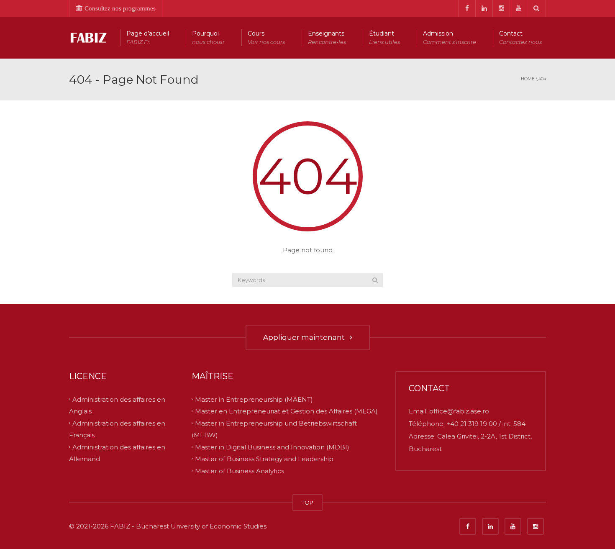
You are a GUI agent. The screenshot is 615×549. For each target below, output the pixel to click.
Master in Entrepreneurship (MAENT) (254, 399)
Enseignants (327, 37)
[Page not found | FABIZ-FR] (88, 37)
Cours (266, 37)
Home (528, 79)
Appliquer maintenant (305, 337)
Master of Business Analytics (239, 471)
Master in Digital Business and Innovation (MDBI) (272, 447)
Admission (449, 37)
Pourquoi (208, 37)
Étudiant (384, 37)
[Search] (375, 280)
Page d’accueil (147, 37)
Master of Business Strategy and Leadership (264, 459)
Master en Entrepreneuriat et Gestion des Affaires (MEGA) (286, 411)
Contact (520, 37)
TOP (307, 502)
